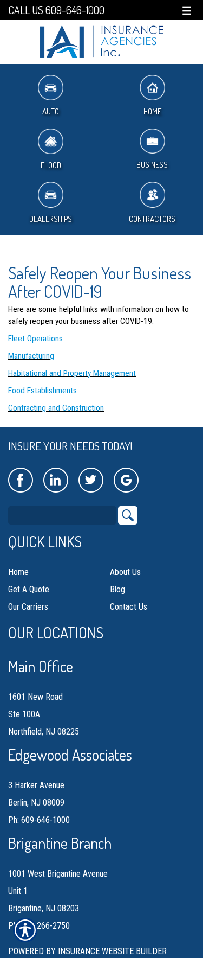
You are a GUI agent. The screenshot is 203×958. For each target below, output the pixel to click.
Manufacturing (31, 356)
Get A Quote (28, 589)
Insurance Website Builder (112, 951)
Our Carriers (28, 607)
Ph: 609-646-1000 (39, 820)
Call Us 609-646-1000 (56, 10)
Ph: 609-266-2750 (39, 926)
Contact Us (128, 607)
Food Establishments (42, 390)
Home (18, 572)
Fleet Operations (35, 338)
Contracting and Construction (56, 408)
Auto (50, 111)
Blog (117, 589)
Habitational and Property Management (72, 373)
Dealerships (50, 219)
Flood (51, 165)
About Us (125, 572)
